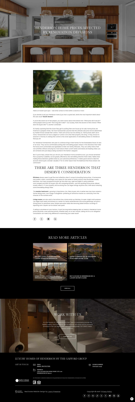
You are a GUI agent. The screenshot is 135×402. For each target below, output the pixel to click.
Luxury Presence (54, 391)
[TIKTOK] (97, 395)
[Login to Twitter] (41, 219)
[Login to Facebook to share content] (34, 219)
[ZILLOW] (118, 395)
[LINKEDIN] (93, 395)
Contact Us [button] (67, 336)
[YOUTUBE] (109, 395)
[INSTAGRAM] (88, 395)
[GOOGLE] (114, 395)
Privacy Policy (106, 391)
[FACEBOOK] (84, 395)
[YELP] (101, 395)
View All (67, 288)
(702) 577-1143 (97, 366)
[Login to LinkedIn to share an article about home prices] (55, 219)
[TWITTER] (105, 395)
